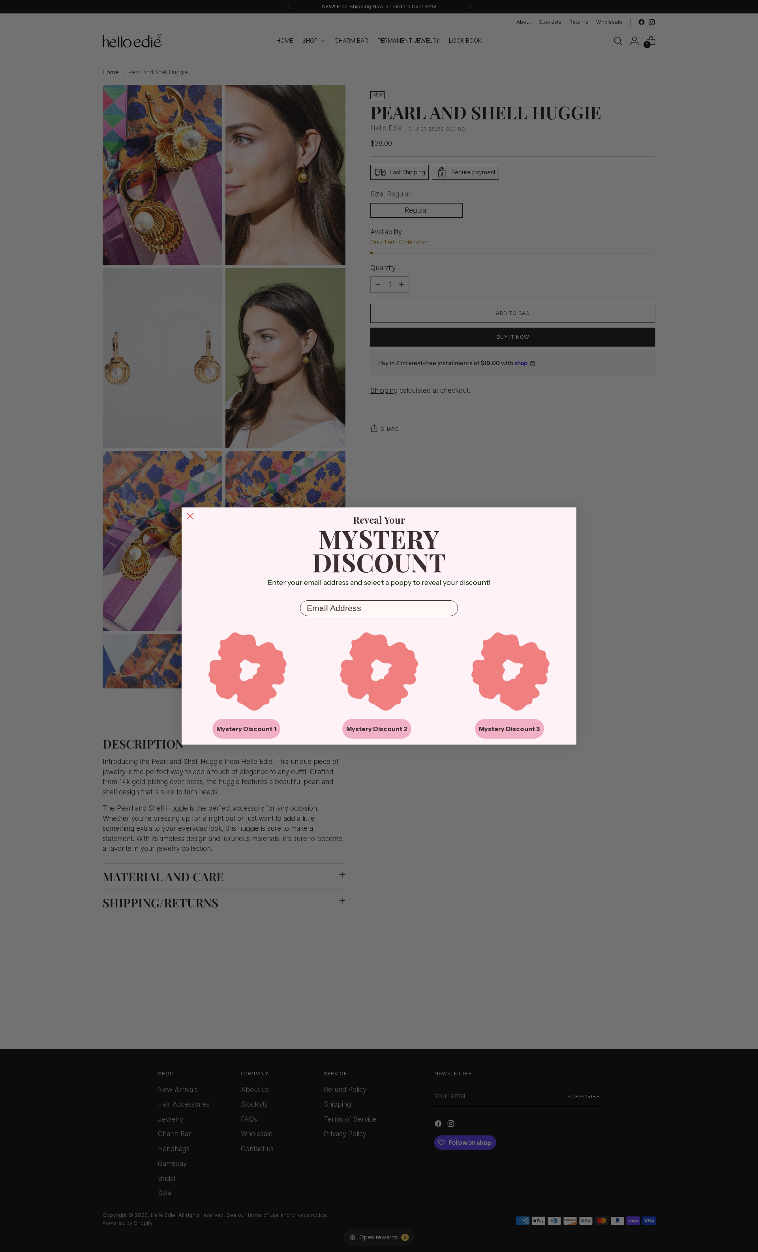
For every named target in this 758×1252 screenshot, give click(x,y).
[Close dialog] (190, 516)
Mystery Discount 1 (246, 729)
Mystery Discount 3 (509, 729)
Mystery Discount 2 (376, 729)
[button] (247, 671)
